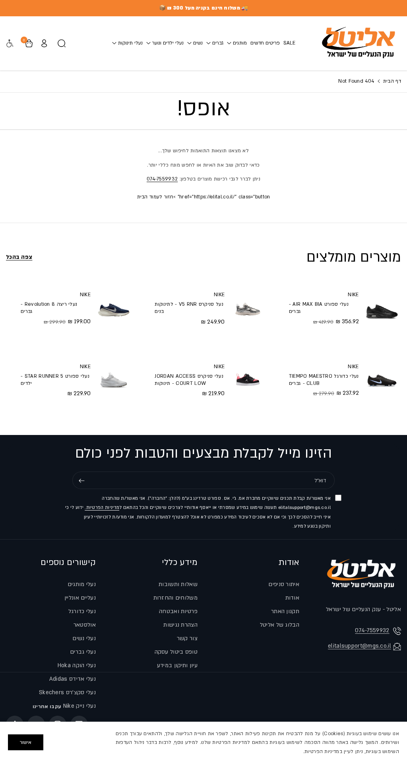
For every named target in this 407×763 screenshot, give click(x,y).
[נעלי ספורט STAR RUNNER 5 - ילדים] (114, 380)
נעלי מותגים (82, 584)
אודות (289, 562)
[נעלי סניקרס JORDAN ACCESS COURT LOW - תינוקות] (248, 380)
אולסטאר (85, 625)
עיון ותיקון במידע (177, 665)
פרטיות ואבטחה (178, 611)
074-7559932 (162, 179)
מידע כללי (180, 562)
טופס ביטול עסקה (176, 652)
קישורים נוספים (68, 562)
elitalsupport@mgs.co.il (359, 646)
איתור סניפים (283, 584)
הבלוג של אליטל (279, 625)
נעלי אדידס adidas (72, 679)
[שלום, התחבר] (44, 43)
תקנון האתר (285, 611)
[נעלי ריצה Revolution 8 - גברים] (114, 308)
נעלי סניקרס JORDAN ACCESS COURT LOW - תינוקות (189, 379)
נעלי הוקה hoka (77, 665)
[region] (203, 742)
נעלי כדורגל (82, 611)
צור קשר (187, 638)
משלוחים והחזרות (175, 598)
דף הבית (391, 81)
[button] (237, 43)
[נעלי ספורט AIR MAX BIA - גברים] (382, 308)
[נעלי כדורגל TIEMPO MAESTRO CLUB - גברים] (382, 380)
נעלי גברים (83, 652)
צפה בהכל (19, 257)
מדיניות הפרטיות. (102, 508)
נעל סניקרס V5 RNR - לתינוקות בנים (189, 308)
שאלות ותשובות (178, 584)
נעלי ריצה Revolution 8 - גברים (49, 308)
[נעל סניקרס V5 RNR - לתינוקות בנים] (248, 308)
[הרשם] (81, 480)
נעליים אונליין (80, 598)
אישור (25, 742)
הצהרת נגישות (180, 625)
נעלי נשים (84, 638)
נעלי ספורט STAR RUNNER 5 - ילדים (55, 379)
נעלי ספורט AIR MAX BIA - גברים (319, 308)
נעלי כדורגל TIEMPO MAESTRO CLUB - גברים (324, 379)
